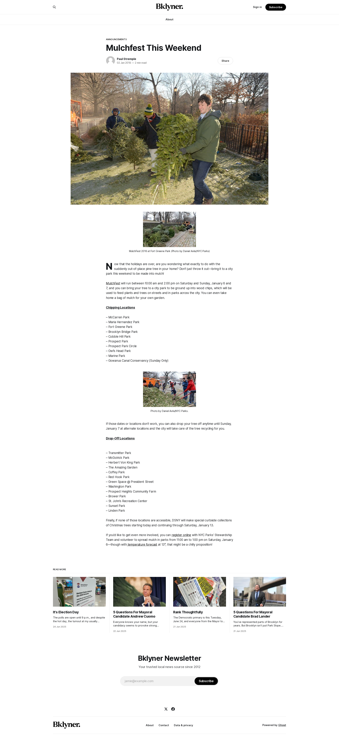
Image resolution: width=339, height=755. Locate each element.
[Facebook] (173, 709)
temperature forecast (142, 544)
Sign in (257, 7)
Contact (164, 725)
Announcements (116, 39)
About (169, 19)
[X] (166, 709)
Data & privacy (183, 725)
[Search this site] (54, 7)
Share (225, 60)
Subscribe (275, 7)
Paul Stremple (126, 59)
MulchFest (113, 283)
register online (181, 535)
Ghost (282, 725)
